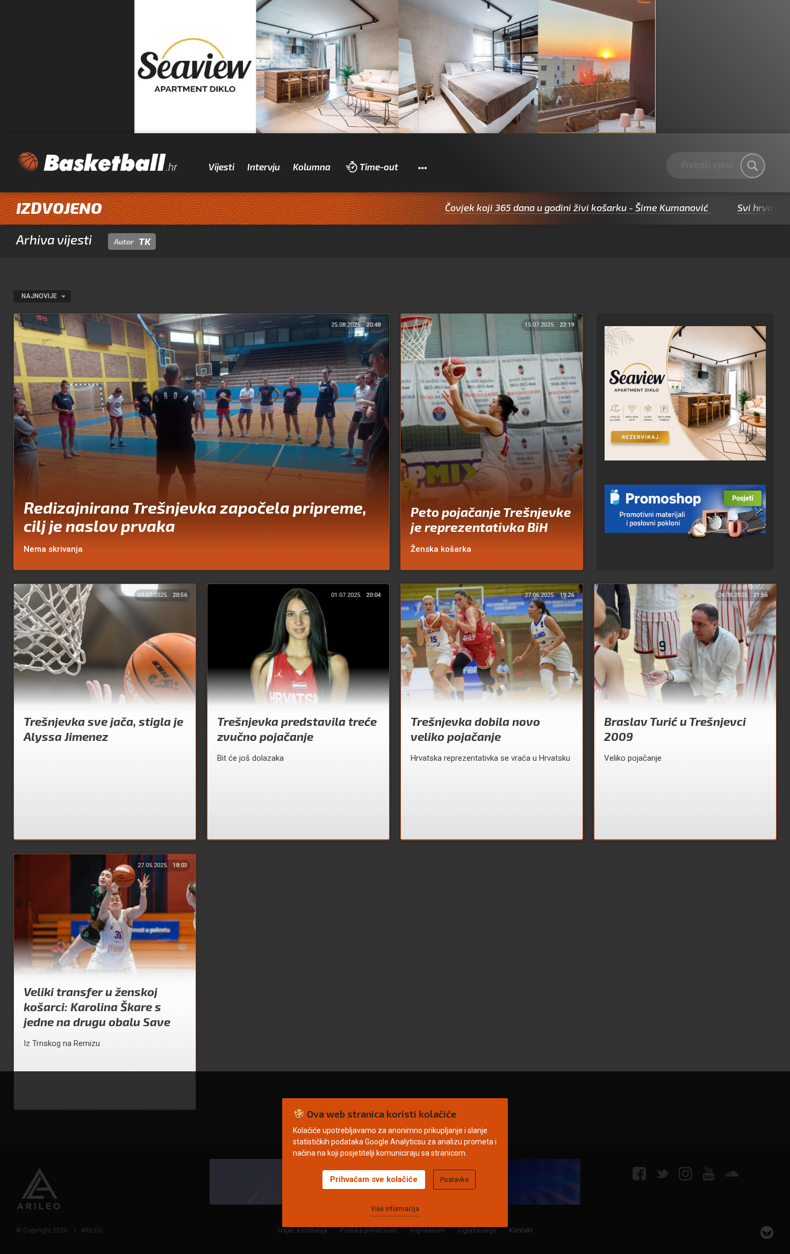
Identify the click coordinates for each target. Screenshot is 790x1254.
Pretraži (752, 166)
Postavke (454, 1180)
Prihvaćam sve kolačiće (374, 1179)
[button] (422, 167)
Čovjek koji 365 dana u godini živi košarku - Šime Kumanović (519, 207)
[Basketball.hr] (96, 163)
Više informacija (395, 1209)
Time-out (379, 166)
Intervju (263, 166)
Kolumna (312, 166)
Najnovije (40, 296)
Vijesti (221, 166)
